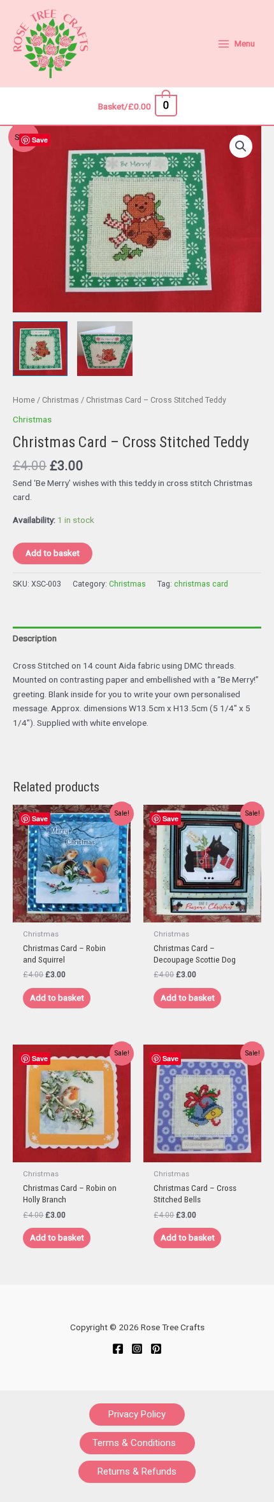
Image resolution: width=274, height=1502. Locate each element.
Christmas (60, 400)
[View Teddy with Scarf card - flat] (40, 348)
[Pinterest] (156, 1348)
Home (24, 400)
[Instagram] (137, 1348)
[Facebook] (118, 1348)
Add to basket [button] (57, 997)
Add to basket (52, 553)
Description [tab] (35, 638)
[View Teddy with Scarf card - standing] (104, 348)
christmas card (201, 584)
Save (40, 139)
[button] (240, 146)
